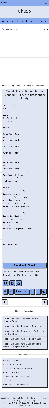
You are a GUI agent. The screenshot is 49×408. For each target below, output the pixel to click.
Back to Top (29, 400)
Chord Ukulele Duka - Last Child (22, 339)
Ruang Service (12, 360)
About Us (5, 398)
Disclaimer (32, 398)
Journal (8, 380)
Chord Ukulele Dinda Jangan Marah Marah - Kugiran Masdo (23, 345)
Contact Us (18, 398)
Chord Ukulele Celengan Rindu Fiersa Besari (20, 319)
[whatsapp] (19, 283)
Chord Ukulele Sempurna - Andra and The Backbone (24, 332)
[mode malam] (43, 291)
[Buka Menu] (46, 3)
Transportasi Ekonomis (17, 376)
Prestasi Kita (12, 364)
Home (4, 2)
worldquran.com (12, 372)
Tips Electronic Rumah (17, 368)
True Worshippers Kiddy (24, 275)
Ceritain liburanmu (15, 384)
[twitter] (12, 283)
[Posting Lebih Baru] (4, 302)
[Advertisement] (24, 58)
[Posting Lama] (44, 302)
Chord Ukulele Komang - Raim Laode (23, 326)
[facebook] (5, 283)
